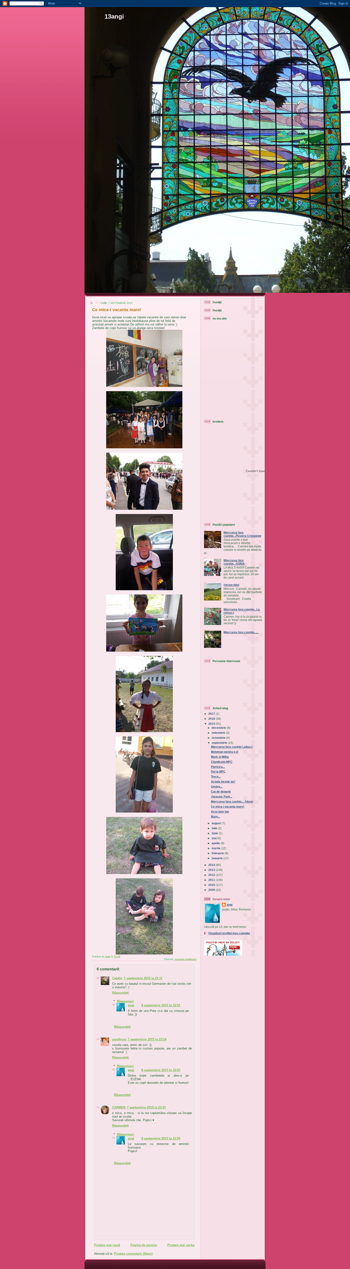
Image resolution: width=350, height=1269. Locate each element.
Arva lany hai (220, 811)
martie (216, 848)
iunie (215, 833)
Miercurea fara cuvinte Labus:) (232, 746)
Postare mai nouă (107, 1245)
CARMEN (118, 1107)
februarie (218, 853)
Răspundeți (120, 992)
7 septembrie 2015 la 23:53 (146, 1107)
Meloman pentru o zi (224, 751)
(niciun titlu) (231, 584)
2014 (212, 864)
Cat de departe (221, 791)
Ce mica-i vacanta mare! (227, 806)
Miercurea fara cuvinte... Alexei (232, 801)
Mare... (215, 816)
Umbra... (216, 786)
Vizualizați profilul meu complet (229, 933)
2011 (212, 879)
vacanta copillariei (185, 959)
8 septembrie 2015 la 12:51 (160, 1005)
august (217, 823)
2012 (212, 874)
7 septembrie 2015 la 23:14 (147, 1039)
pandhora (119, 1039)
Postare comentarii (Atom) (133, 1253)
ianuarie (217, 858)
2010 (212, 884)
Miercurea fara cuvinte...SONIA (234, 562)
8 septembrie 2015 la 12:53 (160, 1070)
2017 (212, 713)
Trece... (216, 776)
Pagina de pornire (143, 1245)
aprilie (216, 843)
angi (131, 1005)
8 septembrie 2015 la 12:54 (160, 1138)
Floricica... (218, 766)
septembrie (220, 742)
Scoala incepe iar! (223, 781)
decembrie (219, 727)
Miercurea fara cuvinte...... (241, 632)
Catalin (117, 978)
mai (214, 838)
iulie (215, 828)
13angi (114, 16)
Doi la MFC (218, 771)
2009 (212, 889)
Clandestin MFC (221, 761)
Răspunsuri (125, 1001)
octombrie (219, 737)
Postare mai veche (181, 1245)
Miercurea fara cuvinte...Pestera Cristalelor (242, 534)
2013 (212, 869)
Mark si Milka (220, 756)
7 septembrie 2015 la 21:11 (143, 978)
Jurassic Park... (221, 796)
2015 (212, 723)
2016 (212, 718)
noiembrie (219, 732)
